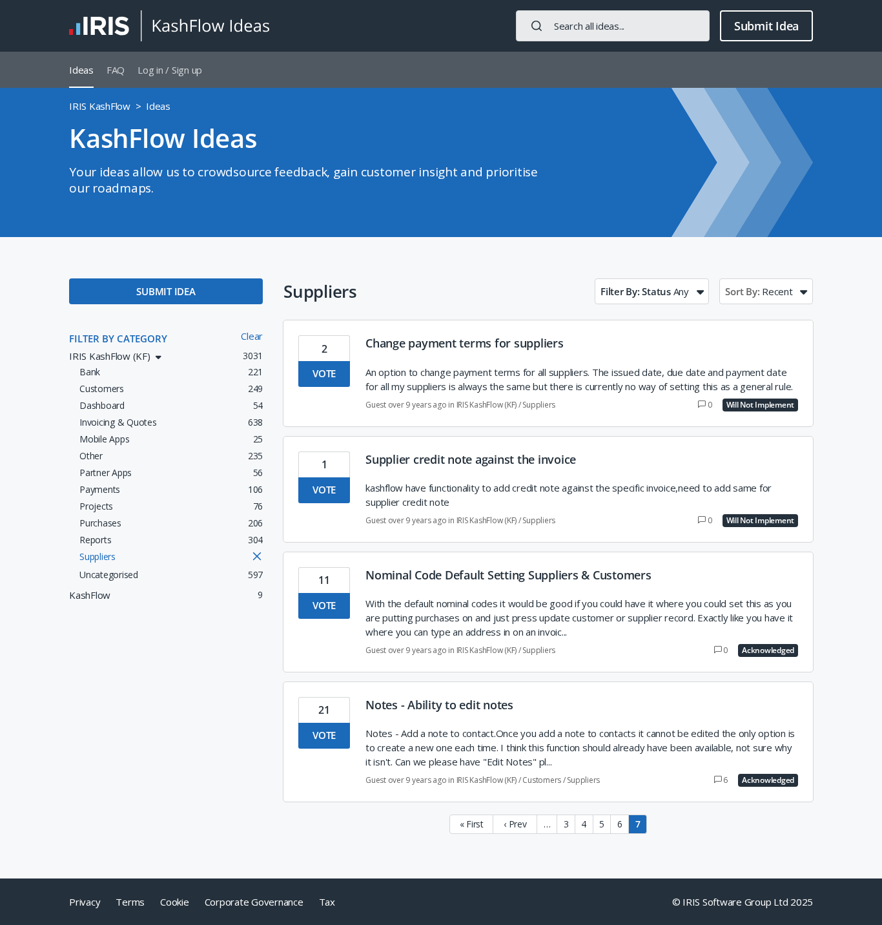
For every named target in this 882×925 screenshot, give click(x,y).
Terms (130, 901)
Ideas (81, 69)
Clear (252, 335)
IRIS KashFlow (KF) (486, 404)
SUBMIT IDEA (165, 291)
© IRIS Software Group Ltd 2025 (743, 901)
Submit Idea (766, 26)
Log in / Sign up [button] (170, 69)
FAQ (116, 69)
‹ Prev (515, 824)
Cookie (174, 901)
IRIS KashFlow (99, 105)
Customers (541, 779)
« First (472, 824)
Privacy (84, 901)
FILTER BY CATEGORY (118, 338)
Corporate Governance (254, 901)
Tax (327, 901)
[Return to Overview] (169, 25)
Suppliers (538, 404)
